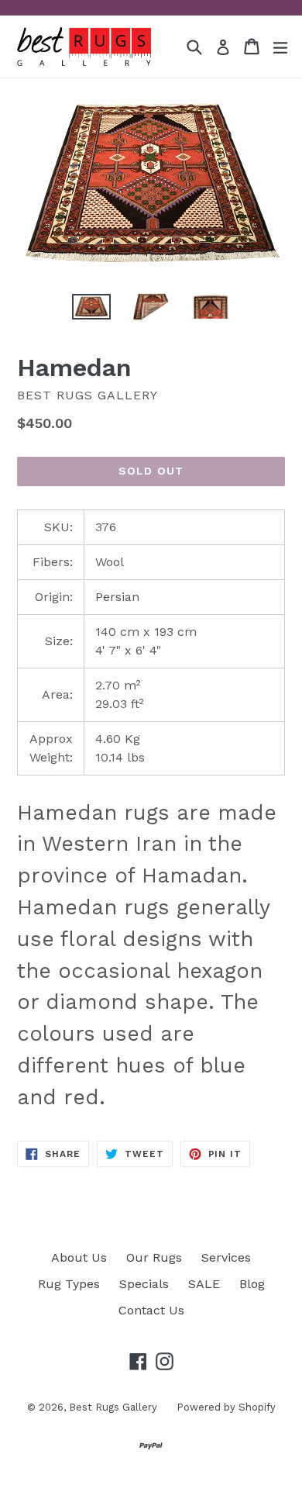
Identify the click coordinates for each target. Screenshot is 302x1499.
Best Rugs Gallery (113, 1407)
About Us (79, 1257)
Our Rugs (154, 1257)
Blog (252, 1283)
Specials (144, 1283)
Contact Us (151, 1310)
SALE (204, 1283)
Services (226, 1257)
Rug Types (69, 1283)
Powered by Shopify (226, 1407)
